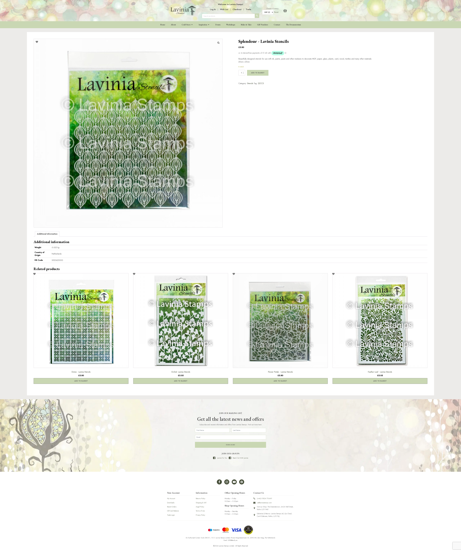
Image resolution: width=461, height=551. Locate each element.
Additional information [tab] (47, 234)
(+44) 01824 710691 (264, 498)
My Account (171, 498)
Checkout (237, 9)
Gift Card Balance (173, 511)
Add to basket (257, 73)
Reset (276, 12)
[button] (218, 43)
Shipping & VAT (201, 502)
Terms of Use (200, 511)
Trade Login (171, 515)
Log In (213, 9)
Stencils (250, 83)
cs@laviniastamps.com (264, 502)
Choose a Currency (272, 9)
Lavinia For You (222, 458)
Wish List (224, 9)
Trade (248, 9)
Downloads (170, 502)
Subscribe (230, 445)
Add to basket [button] (81, 381)
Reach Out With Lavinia (240, 458)
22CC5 (261, 83)
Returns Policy (200, 498)
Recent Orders (171, 507)
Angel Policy (200, 507)
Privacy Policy (200, 515)
